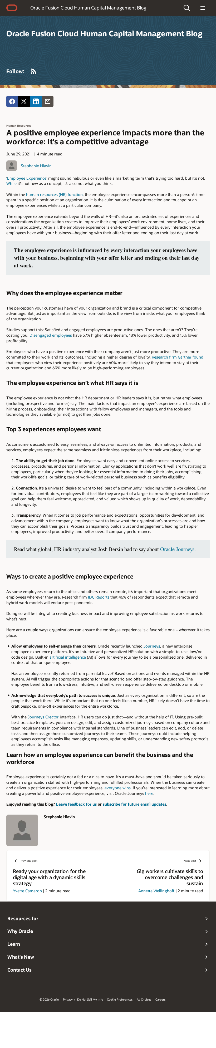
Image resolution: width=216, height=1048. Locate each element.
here (149, 793)
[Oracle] (11, 7)
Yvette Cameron (27, 890)
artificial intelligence (68, 657)
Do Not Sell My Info (90, 999)
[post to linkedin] (36, 101)
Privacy (68, 999)
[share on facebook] (12, 101)
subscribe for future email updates (134, 804)
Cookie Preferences (119, 999)
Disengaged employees (51, 335)
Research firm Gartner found (177, 357)
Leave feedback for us (76, 804)
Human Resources (18, 126)
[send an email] (47, 101)
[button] (186, 7)
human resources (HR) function (54, 194)
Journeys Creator (43, 716)
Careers (160, 999)
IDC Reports (98, 597)
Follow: (15, 71)
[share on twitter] (24, 101)
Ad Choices (144, 999)
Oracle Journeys (177, 549)
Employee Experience (26, 178)
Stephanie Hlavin (36, 165)
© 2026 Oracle (49, 999)
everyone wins (118, 787)
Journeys (152, 646)
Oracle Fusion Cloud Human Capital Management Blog (88, 7)
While (11, 183)
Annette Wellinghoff (156, 890)
